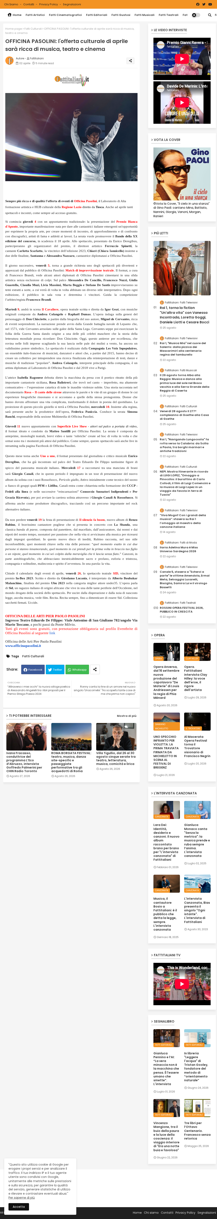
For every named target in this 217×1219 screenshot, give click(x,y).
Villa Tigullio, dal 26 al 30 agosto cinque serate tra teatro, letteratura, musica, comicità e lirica (116, 758)
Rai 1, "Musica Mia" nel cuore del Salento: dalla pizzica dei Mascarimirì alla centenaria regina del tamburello (183, 349)
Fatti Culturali (33, 29)
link (52, 633)
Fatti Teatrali (168, 15)
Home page (13, 29)
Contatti (29, 4)
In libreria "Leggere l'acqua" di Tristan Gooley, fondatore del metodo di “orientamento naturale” (196, 1066)
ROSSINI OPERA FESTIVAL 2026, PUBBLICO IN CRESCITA (181, 610)
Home (16, 15)
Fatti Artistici (35, 15)
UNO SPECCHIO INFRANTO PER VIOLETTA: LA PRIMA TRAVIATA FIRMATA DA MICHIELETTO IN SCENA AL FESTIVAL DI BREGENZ (166, 752)
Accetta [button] (19, 1207)
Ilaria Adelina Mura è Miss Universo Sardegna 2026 (179, 549)
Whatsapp (79, 670)
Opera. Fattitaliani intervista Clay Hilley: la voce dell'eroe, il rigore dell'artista (195, 678)
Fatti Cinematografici (65, 15)
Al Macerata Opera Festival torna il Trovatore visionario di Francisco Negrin (197, 746)
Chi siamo (11, 4)
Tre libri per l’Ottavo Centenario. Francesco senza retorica (197, 1130)
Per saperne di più (21, 1197)
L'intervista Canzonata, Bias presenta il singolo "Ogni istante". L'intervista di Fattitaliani (197, 910)
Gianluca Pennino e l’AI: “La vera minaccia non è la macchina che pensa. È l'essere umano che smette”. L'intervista (166, 1068)
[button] (210, 15)
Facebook (35, 670)
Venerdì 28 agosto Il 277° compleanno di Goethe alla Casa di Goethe (184, 415)
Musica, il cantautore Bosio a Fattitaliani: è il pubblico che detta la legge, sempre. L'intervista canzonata (165, 914)
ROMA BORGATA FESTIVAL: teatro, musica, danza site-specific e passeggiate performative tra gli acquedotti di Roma (71, 762)
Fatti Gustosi (120, 15)
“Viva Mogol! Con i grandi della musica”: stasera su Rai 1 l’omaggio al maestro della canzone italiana (183, 521)
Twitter (57, 670)
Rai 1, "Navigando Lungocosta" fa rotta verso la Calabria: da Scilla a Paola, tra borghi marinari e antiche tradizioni (184, 445)
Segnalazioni (72, 4)
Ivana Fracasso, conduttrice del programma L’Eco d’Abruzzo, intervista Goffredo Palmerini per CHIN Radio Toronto (24, 762)
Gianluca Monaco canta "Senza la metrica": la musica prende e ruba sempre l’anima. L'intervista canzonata (197, 840)
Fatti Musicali (144, 15)
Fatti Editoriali (96, 15)
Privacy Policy (48, 4)
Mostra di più (126, 716)
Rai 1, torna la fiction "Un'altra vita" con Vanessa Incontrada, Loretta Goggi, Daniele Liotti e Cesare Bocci (184, 315)
